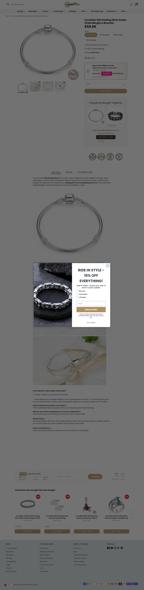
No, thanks (91, 323)
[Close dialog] (107, 265)
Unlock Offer (91, 309)
